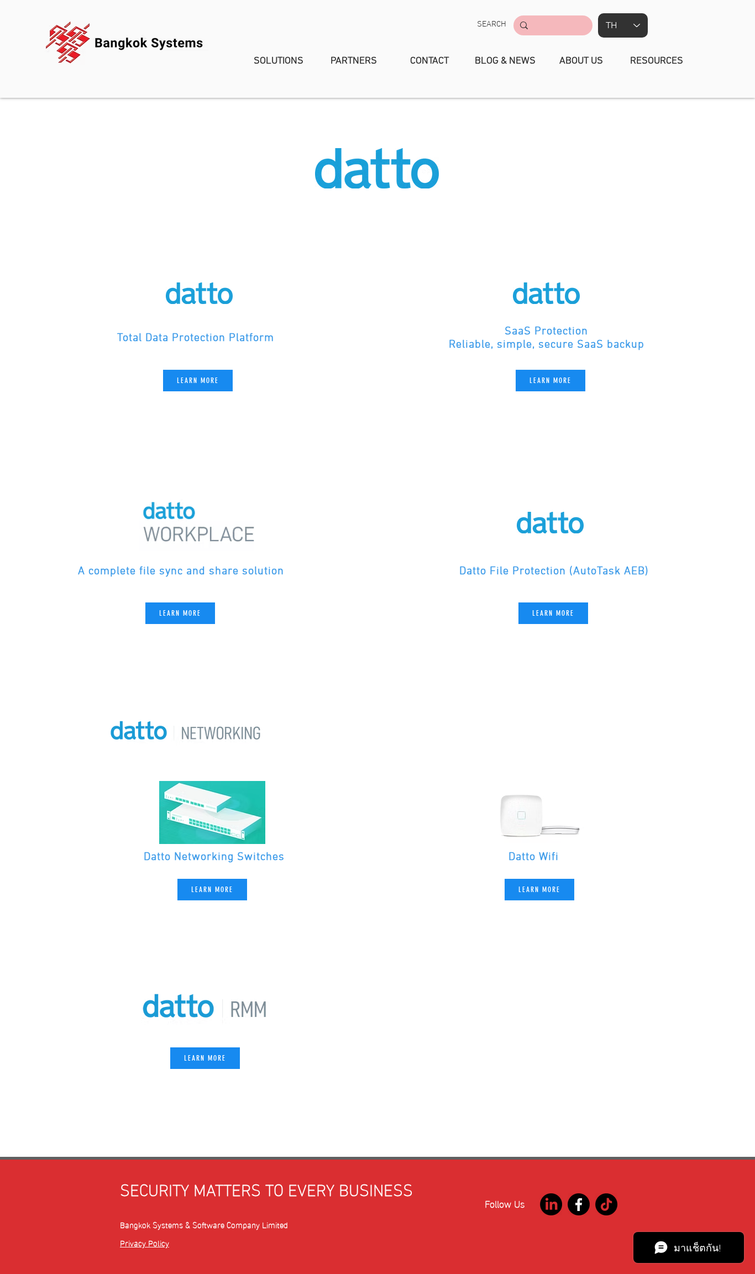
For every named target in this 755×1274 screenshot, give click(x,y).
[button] (491, 24)
